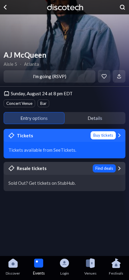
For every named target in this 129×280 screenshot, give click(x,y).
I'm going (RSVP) (49, 76)
